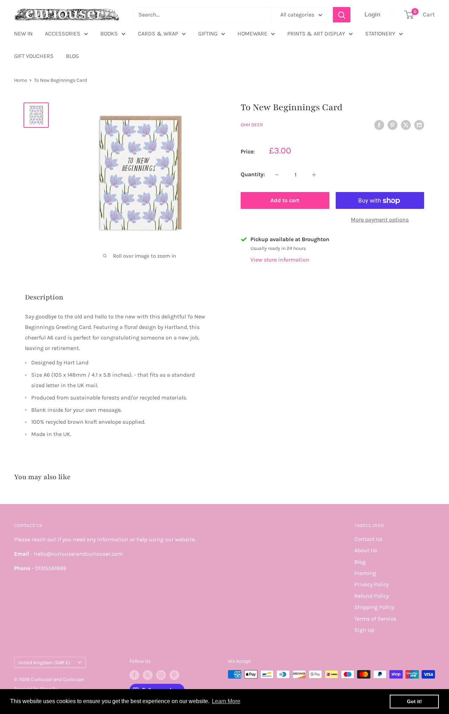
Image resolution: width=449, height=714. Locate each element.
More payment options (380, 220)
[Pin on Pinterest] (392, 124)
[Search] (341, 14)
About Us (365, 550)
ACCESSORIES (62, 33)
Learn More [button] (226, 701)
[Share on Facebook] (379, 124)
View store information (279, 260)
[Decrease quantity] (276, 174)
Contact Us (368, 539)
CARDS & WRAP (158, 33)
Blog (360, 561)
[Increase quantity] (314, 174)
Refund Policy (371, 596)
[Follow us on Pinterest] (174, 675)
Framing (365, 573)
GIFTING (207, 33)
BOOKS (109, 33)
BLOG (72, 56)
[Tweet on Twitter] (406, 124)
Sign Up (364, 630)
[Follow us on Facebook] (134, 675)
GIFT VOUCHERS (34, 56)
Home (20, 80)
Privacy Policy (371, 584)
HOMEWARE (252, 33)
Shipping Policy (374, 607)
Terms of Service (375, 618)
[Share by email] (419, 124)
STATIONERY (380, 33)
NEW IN (23, 33)
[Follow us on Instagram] (161, 675)
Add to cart (284, 200)
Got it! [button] (414, 701)
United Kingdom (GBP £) (44, 662)
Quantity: (253, 174)
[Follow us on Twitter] (148, 675)
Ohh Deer (252, 125)
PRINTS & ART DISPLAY (316, 33)
